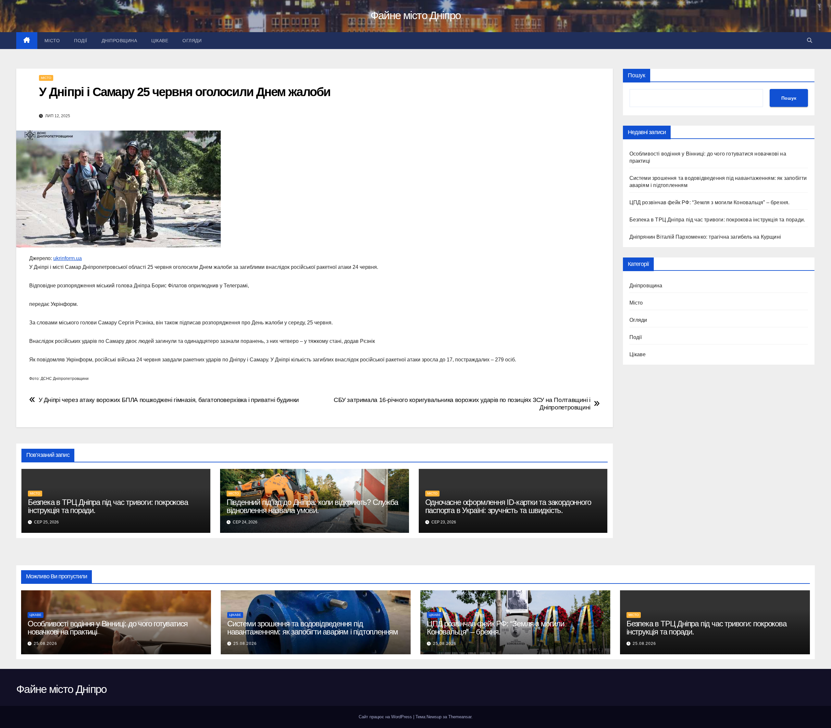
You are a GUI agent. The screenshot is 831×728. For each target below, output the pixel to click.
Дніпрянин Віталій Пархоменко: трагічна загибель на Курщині (705, 237)
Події (80, 40)
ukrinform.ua (67, 258)
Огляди (192, 40)
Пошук (636, 75)
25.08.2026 (45, 643)
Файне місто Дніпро (415, 15)
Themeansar (459, 716)
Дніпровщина (119, 40)
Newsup (434, 716)
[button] (809, 40)
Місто (52, 40)
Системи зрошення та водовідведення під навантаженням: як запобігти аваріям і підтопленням (312, 627)
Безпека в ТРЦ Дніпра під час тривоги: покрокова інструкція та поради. (108, 506)
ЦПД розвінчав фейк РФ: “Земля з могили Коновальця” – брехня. (709, 202)
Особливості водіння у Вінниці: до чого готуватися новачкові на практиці (108, 627)
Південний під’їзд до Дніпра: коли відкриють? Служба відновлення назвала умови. (312, 506)
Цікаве (159, 40)
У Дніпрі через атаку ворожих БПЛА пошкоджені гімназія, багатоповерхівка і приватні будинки (169, 399)
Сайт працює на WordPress (386, 716)
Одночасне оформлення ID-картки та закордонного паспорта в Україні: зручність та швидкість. (508, 506)
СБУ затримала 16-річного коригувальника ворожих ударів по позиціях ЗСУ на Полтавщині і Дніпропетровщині (462, 403)
